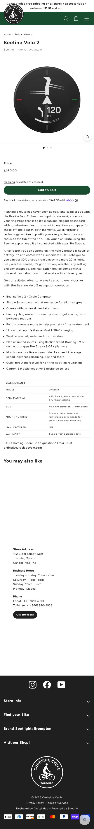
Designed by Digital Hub (32, 808)
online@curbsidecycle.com (23, 447)
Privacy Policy (35, 802)
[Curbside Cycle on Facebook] (47, 684)
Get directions (25, 614)
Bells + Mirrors (23, 34)
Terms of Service (57, 802)
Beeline (9, 49)
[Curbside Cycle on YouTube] (61, 684)
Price (8, 163)
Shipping (9, 182)
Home (7, 34)
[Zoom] (88, 137)
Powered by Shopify (65, 808)
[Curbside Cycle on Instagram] (33, 684)
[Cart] (76, 18)
